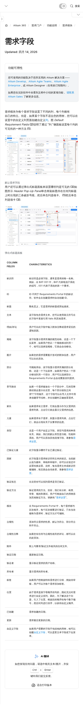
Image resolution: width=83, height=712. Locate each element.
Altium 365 (19, 25)
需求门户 (36, 25)
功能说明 (52, 25)
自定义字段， (41, 632)
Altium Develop (17, 81)
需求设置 (60, 497)
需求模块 (67, 25)
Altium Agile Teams (40, 81)
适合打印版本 (44, 684)
